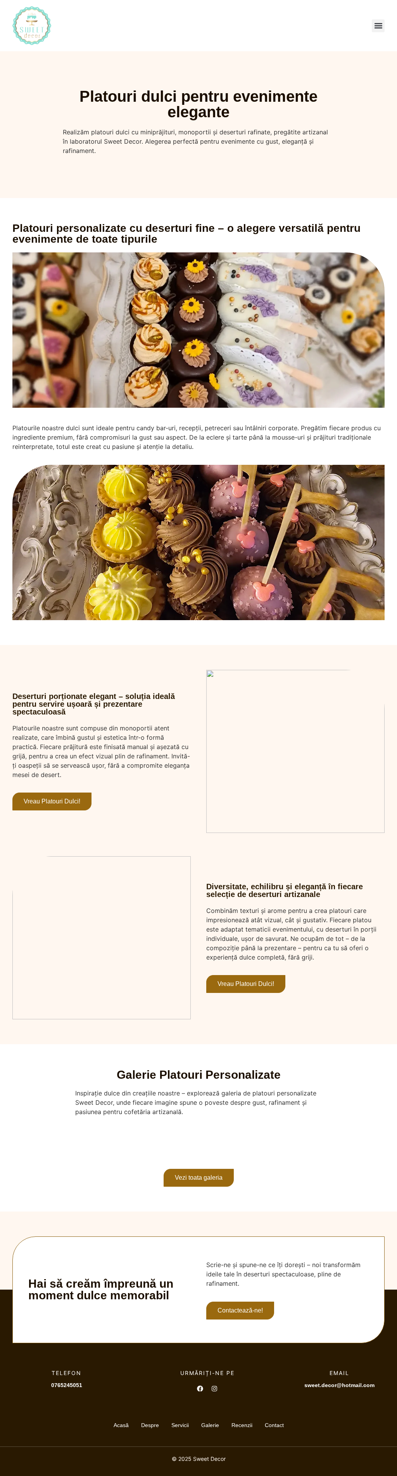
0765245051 (66, 1385)
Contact (274, 1425)
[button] (378, 25)
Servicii (180, 1425)
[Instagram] (214, 1388)
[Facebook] (200, 1388)
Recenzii (241, 1425)
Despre (150, 1425)
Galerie (210, 1425)
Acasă (121, 1425)
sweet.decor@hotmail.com (339, 1385)
